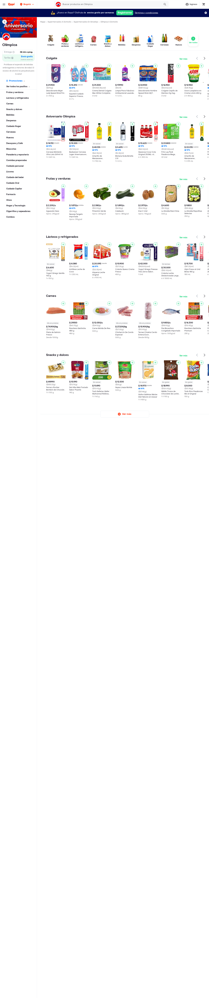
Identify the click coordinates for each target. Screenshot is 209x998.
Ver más (183, 59)
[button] (27, 4)
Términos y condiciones (146, 12)
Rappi (42, 22)
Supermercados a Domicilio (59, 22)
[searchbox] (111, 4)
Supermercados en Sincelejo (86, 22)
